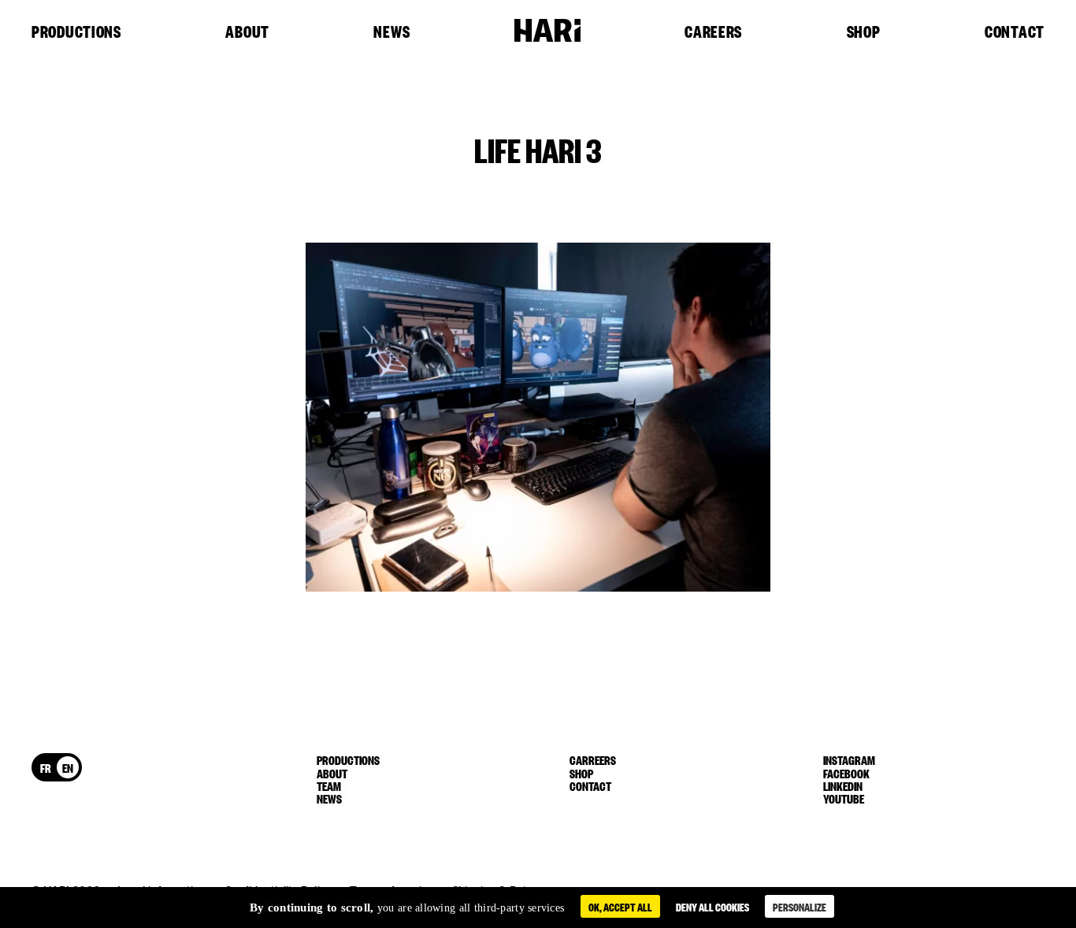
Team (329, 785)
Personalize (799, 906)
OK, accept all (620, 906)
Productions (76, 32)
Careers (713, 32)
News (391, 32)
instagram (849, 759)
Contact (1014, 32)
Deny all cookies (712, 906)
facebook (846, 772)
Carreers (593, 759)
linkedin (843, 785)
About (247, 32)
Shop (864, 32)
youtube (843, 798)
